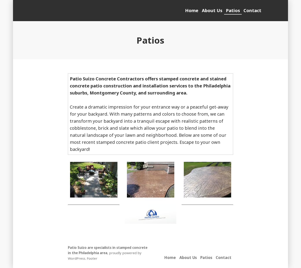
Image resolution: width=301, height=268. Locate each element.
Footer (92, 258)
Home (191, 10)
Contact (252, 10)
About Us (212, 10)
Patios (233, 10)
